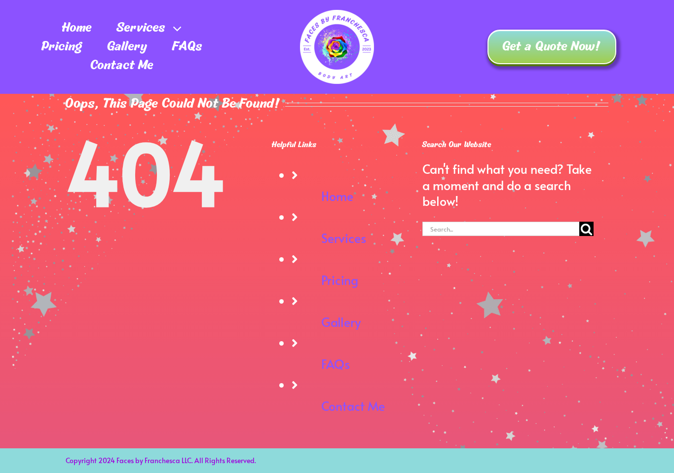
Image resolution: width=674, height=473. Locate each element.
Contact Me (353, 405)
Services (343, 237)
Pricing (339, 279)
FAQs (335, 363)
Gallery (341, 321)
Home (337, 195)
